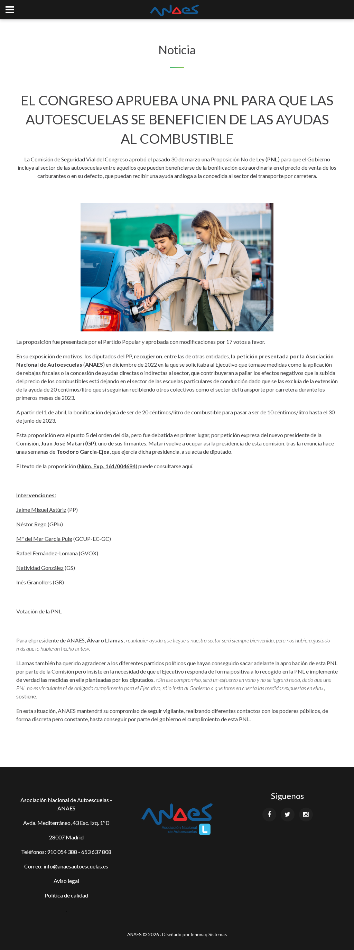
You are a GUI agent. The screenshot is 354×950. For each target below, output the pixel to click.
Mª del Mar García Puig (44, 538)
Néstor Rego (31, 524)
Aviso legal (66, 880)
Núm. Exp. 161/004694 (107, 466)
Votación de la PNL (39, 611)
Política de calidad (66, 895)
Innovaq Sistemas (209, 934)
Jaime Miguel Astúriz (41, 509)
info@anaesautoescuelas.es (76, 866)
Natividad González (40, 567)
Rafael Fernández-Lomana (47, 553)
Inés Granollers (34, 582)
